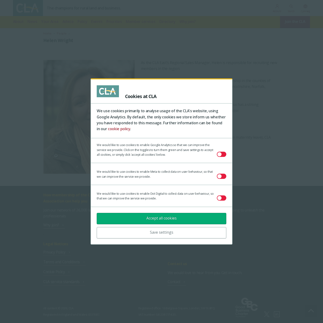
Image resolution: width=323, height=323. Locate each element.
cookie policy (119, 128)
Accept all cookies (161, 218)
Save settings (161, 232)
